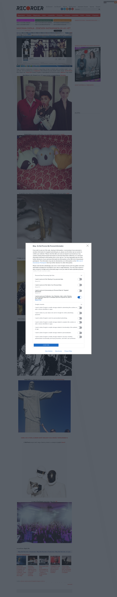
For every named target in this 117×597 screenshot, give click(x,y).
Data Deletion (49, 351)
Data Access (58, 351)
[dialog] (58, 298)
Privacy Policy (68, 351)
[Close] (88, 246)
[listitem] (58, 275)
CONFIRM (46, 345)
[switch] (80, 279)
